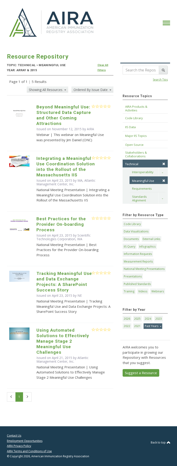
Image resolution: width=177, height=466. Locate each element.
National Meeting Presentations (144, 269)
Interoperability (142, 172)
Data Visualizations (136, 231)
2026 (127, 319)
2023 (158, 319)
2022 (127, 326)
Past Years (152, 326)
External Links (151, 239)
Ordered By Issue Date (91, 90)
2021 (137, 326)
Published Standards (137, 284)
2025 (137, 319)
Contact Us (14, 436)
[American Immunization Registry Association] (52, 22)
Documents (131, 239)
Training (129, 291)
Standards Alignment (140, 198)
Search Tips (160, 80)
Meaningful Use (143, 181)
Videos (142, 291)
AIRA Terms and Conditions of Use (29, 451)
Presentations (133, 276)
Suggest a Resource (141, 372)
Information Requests (138, 254)
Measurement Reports (138, 261)
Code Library (132, 224)
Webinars (157, 291)
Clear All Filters (102, 68)
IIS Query (129, 247)
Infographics (147, 247)
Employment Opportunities (24, 441)
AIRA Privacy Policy (19, 446)
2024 (148, 319)
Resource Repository (37, 56)
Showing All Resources (46, 90)
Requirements (142, 188)
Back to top (158, 442)
